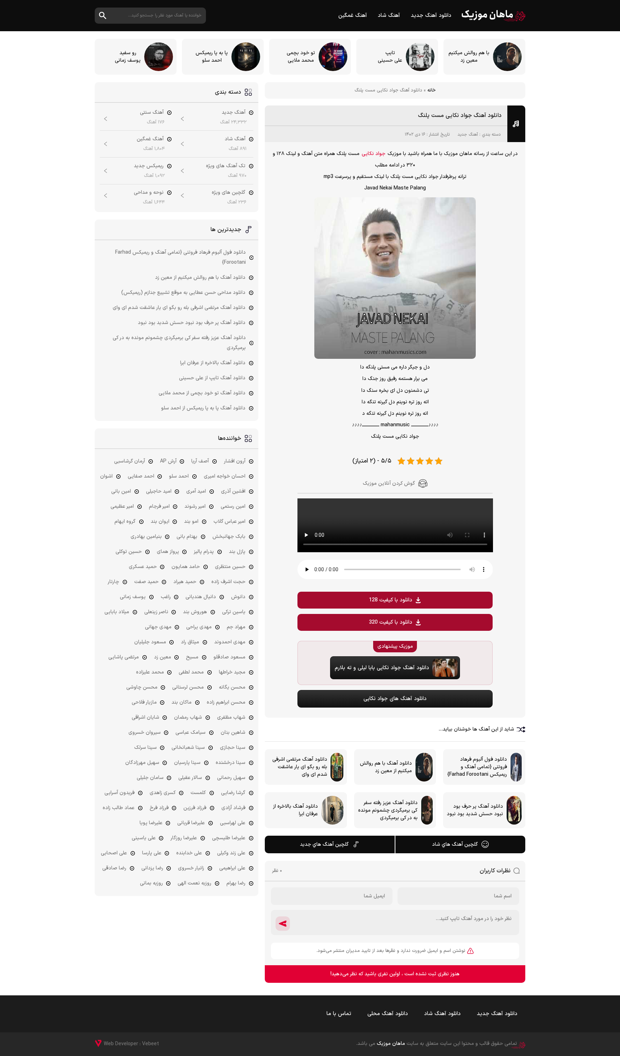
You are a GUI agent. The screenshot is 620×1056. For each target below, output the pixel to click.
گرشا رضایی (233, 793)
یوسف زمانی (133, 597)
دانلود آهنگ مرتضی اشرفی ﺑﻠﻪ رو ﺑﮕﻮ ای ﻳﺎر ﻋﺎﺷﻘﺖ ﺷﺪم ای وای (179, 307)
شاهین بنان (233, 732)
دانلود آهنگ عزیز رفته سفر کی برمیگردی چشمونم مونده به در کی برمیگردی (179, 343)
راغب (166, 597)
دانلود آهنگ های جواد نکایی (395, 699)
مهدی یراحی (199, 627)
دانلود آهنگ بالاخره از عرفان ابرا (212, 363)
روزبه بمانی (151, 883)
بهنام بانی (187, 536)
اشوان (106, 476)
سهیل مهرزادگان (142, 762)
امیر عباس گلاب (229, 521)
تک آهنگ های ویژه (225, 166)
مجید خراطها (232, 672)
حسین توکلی (129, 551)
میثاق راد (190, 642)
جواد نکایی (373, 154)
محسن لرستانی (188, 687)
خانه (431, 90)
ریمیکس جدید (149, 166)
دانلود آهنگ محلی (387, 1014)
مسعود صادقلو (229, 657)
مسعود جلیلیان (150, 642)
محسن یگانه (232, 687)
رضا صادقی (114, 868)
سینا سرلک (145, 747)
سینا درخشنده (230, 762)
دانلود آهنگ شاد (442, 1014)
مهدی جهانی (158, 627)
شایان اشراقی (145, 717)
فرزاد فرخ (159, 808)
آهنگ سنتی (152, 112)
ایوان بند (160, 521)
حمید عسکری (143, 567)
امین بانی (121, 491)
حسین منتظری (230, 567)
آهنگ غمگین (352, 15)
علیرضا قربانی (191, 823)
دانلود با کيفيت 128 (390, 600)
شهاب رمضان (188, 717)
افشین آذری (233, 491)
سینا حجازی (232, 747)
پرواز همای (168, 551)
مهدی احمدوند (229, 642)
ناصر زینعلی (156, 612)
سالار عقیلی (190, 778)
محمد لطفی (191, 672)
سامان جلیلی (150, 778)
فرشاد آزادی (233, 808)
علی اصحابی (114, 853)
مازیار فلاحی (144, 702)
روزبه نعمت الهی (194, 883)
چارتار (113, 582)
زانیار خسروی (191, 868)
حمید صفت (146, 582)
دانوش (238, 597)
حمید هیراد (184, 582)
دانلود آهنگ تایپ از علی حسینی (212, 378)
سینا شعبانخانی (188, 747)
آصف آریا (200, 461)
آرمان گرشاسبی (129, 461)
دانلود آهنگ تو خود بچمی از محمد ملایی (202, 393)
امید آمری (196, 491)
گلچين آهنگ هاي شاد (455, 844)
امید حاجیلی (159, 491)
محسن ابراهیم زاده (226, 702)
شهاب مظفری (231, 717)
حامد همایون (186, 567)
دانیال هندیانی (200, 597)
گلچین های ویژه (228, 192)
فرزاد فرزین (194, 808)
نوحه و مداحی (149, 192)
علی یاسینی (144, 838)
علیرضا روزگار (183, 838)
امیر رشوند (195, 506)
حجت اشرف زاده (228, 582)
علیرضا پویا (151, 823)
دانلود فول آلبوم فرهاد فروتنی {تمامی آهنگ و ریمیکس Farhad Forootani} (180, 257)
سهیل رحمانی (231, 778)
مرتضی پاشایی (123, 657)
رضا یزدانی (152, 868)
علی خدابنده (189, 853)
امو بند (191, 521)
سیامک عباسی (190, 732)
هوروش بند (195, 612)
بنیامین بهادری (146, 536)
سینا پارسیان (187, 762)
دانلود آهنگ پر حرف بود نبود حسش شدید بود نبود (191, 323)
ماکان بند (182, 702)
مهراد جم (236, 627)
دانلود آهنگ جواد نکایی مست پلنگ (460, 115)
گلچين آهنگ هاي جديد (324, 844)
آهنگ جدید (467, 134)
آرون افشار (234, 461)
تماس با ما (339, 1014)
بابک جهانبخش (228, 536)
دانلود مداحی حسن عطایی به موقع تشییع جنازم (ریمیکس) (183, 292)
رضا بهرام (235, 883)
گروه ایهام (125, 521)
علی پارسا (151, 853)
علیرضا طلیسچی (228, 838)
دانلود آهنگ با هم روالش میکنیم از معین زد (200, 277)
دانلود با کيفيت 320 (390, 622)
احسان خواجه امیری (224, 476)
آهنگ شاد (389, 15)
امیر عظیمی (122, 506)
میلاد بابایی (116, 612)
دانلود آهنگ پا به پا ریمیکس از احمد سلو (203, 408)
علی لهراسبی (232, 823)
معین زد (162, 657)
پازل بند (237, 551)
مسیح (192, 657)
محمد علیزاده (150, 672)
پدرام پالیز (204, 551)
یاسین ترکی (233, 612)
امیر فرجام (159, 506)
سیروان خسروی (144, 732)
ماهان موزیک (493, 15)
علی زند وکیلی (231, 853)
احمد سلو (179, 476)
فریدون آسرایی (119, 793)
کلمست (198, 793)
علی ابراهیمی (232, 868)
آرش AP (168, 461)
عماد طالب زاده (119, 808)
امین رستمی (233, 506)
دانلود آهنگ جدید (431, 15)
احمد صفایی (141, 476)
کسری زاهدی (163, 793)
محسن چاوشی (142, 687)
